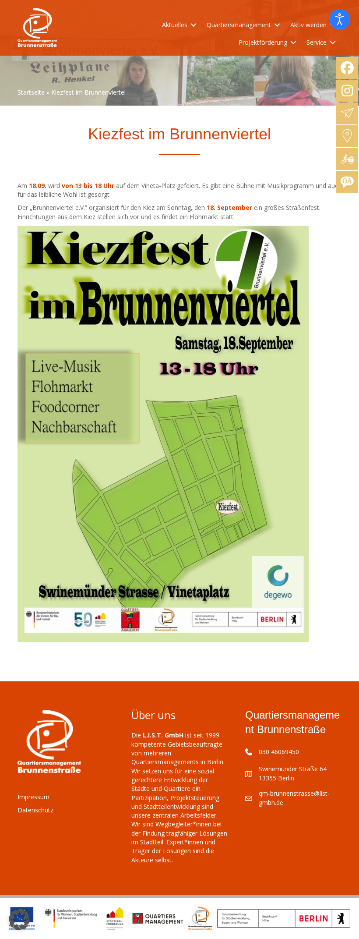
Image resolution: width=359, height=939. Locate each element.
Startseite (31, 92)
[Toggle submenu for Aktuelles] (193, 25)
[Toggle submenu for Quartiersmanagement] (277, 25)
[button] (19, 919)
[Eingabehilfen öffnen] (339, 19)
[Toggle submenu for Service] (332, 43)
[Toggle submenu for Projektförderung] (293, 43)
